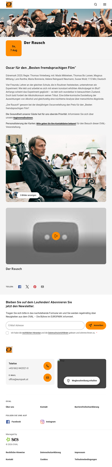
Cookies (44, 459)
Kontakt (9, 459)
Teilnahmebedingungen (86, 459)
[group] (56, 168)
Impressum (80, 452)
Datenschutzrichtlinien (58, 333)
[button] (24, 195)
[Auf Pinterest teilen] (35, 287)
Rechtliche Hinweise (15, 452)
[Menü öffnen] (105, 4)
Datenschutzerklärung (50, 452)
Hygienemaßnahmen (23, 118)
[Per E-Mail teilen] (42, 287)
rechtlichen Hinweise (31, 333)
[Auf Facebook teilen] (19, 287)
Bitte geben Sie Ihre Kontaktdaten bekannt (56, 123)
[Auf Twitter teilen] (27, 287)
